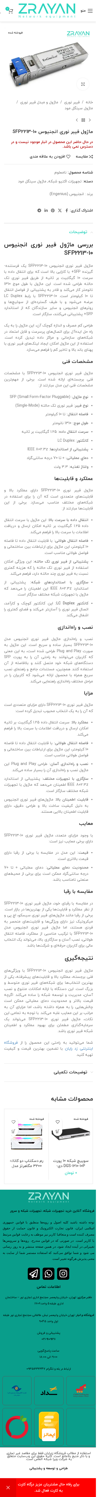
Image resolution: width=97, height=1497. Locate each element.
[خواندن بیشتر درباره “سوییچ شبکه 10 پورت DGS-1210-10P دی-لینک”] (57, 1131)
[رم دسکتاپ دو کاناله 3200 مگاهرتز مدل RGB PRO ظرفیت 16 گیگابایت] (26, 1135)
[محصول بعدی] (77, 120)
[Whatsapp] (49, 1274)
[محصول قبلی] (89, 120)
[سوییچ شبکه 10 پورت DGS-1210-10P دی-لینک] (70, 1135)
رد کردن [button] (8, 1487)
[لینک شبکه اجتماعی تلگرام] (39, 211)
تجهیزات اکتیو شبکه (65, 181)
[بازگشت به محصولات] (83, 120)
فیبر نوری (72, 102)
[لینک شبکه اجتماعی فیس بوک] (66, 211)
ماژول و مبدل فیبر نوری (39, 102)
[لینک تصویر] (17, 1426)
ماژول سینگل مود (79, 108)
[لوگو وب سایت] (47, 10)
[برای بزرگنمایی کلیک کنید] (83, 84)
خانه (89, 102)
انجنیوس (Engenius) (67, 194)
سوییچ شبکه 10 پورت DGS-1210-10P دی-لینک (71, 1166)
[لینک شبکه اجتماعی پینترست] (52, 211)
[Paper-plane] (34, 1274)
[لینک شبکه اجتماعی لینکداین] (46, 211)
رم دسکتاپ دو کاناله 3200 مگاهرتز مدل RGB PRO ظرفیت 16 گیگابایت (26, 1168)
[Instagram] (63, 1274)
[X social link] (59, 211)
